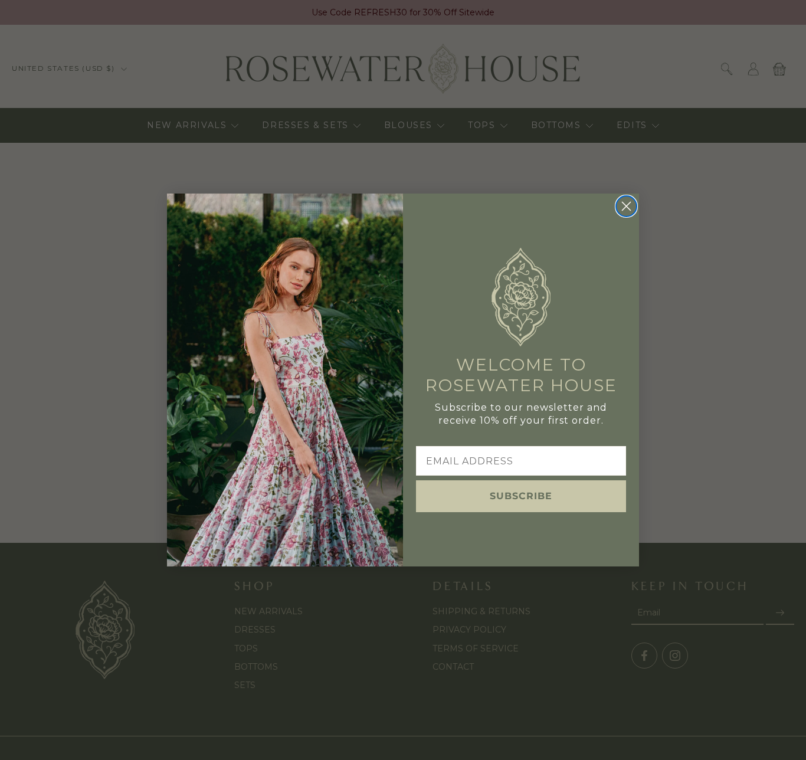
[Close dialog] (626, 206)
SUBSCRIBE (521, 496)
